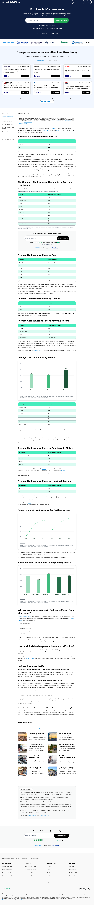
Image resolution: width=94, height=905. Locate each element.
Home (4, 858)
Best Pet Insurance (29, 882)
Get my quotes (60, 20)
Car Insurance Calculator (30, 873)
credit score (54, 170)
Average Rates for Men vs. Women (8, 128)
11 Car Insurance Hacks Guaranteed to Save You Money (35, 745)
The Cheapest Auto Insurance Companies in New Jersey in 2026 (66, 734)
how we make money (55, 120)
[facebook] (80, 889)
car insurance (44, 130)
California (49, 866)
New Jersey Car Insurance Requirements (36, 734)
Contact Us (71, 885)
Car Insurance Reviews (30, 876)
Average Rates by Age (7, 124)
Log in (88, 2)
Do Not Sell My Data (74, 873)
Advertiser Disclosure (23, 123)
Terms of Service (5, 899)
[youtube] (89, 889)
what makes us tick (44, 815)
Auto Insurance (10, 858)
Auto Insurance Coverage (30, 866)
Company (72, 863)
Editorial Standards (73, 882)
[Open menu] (3, 2)
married (44, 469)
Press (70, 879)
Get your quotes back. (52, 33)
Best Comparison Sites (7, 873)
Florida (48, 873)
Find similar (25, 76)
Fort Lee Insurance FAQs (8, 139)
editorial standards (68, 120)
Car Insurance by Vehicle (30, 869)
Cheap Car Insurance (7, 869)
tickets (40, 350)
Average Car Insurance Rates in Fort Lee (7, 117)
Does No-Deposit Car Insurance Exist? (35, 756)
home (29, 502)
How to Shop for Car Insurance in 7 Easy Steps (36, 768)
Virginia (48, 882)
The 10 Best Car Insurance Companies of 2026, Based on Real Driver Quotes (67, 757)
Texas (48, 869)
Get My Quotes (62, 238)
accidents (35, 350)
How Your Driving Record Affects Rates (8, 132)
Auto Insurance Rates (7, 866)
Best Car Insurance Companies (9, 876)
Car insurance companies (24, 616)
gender (19, 170)
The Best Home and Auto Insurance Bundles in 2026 (67, 745)
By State (18, 858)
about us (29, 815)
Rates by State (5, 882)
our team (34, 815)
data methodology (28, 121)
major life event (46, 698)
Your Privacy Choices (20, 899)
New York (49, 876)
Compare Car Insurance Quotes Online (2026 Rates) (67, 768)
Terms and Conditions (74, 876)
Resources (28, 863)
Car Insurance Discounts (30, 879)
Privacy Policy (72, 869)
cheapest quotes (30, 658)
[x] (84, 889)
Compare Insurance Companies (9, 879)
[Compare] (13, 2)
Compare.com (21, 691)
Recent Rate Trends (6, 136)
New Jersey (52, 128)
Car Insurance (6, 863)
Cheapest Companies (7, 121)
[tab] (41, 60)
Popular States (51, 863)
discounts (63, 470)
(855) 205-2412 (79, 2)
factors (57, 130)
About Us (71, 866)
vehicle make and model (28, 170)
